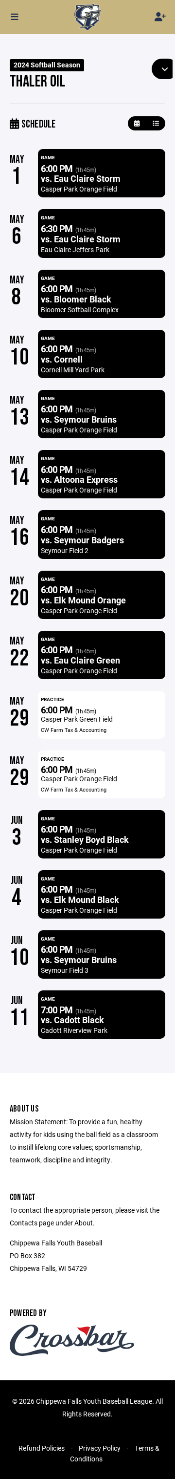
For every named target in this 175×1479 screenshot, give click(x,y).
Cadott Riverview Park (74, 1030)
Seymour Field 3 (64, 970)
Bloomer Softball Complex (80, 309)
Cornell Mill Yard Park (73, 369)
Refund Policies (41, 1448)
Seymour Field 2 (64, 550)
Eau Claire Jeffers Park (75, 249)
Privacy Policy (100, 1448)
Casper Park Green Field (77, 719)
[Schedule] (155, 123)
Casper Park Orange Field (79, 188)
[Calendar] (137, 123)
